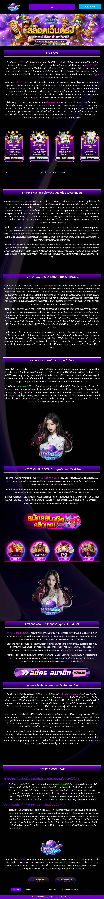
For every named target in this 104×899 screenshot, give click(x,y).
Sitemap (87, 890)
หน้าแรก (16, 890)
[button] (52, 7)
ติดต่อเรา (52, 890)
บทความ (28, 890)
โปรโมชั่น (40, 890)
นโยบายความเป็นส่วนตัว (70, 890)
